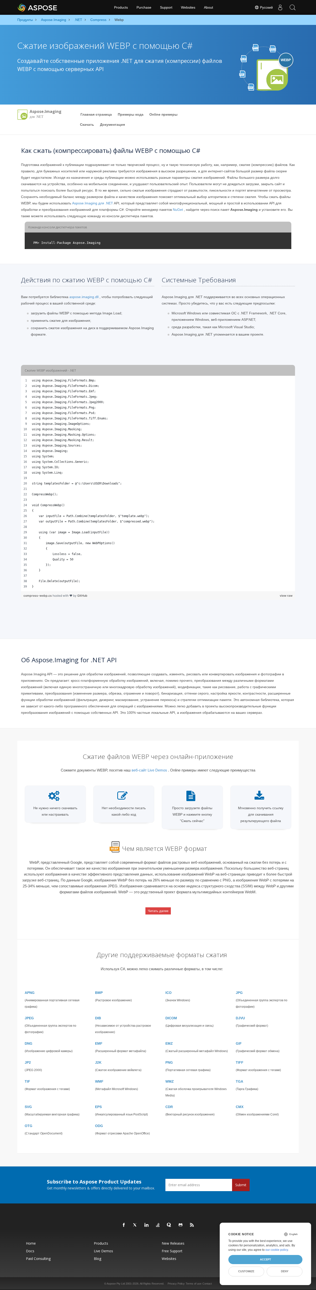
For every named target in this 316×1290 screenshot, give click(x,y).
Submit (240, 1184)
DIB (98, 1018)
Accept (265, 1259)
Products (121, 7)
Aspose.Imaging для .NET (92, 203)
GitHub (82, 595)
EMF (98, 1043)
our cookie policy (276, 1250)
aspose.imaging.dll (84, 297)
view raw (286, 595)
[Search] (292, 7)
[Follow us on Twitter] (135, 1225)
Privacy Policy (176, 1283)
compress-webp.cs (38, 595)
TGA (239, 1081)
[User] (280, 7)
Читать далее (158, 911)
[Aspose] (37, 7)
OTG (28, 1126)
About (208, 7)
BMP (99, 993)
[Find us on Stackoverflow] (158, 1225)
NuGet (178, 210)
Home (31, 1243)
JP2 (28, 1062)
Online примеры (163, 114)
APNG (30, 993)
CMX (239, 1107)
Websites (188, 7)
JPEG (29, 1018)
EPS (98, 1107)
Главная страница (96, 114)
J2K (98, 1062)
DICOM (171, 1018)
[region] (158, 483)
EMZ (169, 1043)
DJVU (240, 1018)
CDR (169, 1107)
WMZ (169, 1081)
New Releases (173, 1243)
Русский (266, 7)
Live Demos (103, 1251)
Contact (207, 1283)
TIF (27, 1081)
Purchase (144, 7)
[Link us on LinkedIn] (146, 1225)
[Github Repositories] (181, 1225)
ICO (168, 993)
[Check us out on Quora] (169, 1225)
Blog (97, 1258)
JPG (239, 993)
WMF (99, 1081)
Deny (284, 1271)
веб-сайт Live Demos (149, 770)
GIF (239, 1043)
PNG (169, 1062)
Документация (112, 124)
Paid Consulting (38, 1258)
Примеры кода (130, 114)
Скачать (87, 124)
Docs (30, 1251)
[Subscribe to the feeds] (192, 1225)
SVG (28, 1107)
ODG (99, 1126)
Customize (246, 1271)
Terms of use (193, 1283)
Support (166, 7)
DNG (28, 1043)
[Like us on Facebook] (124, 1225)
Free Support (172, 1251)
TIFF (239, 1062)
